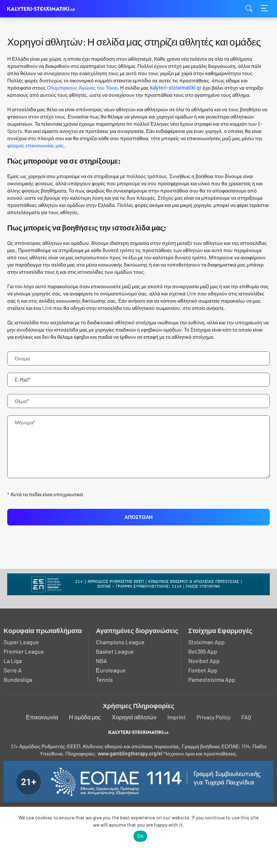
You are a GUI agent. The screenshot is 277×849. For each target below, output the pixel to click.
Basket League (115, 651)
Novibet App (204, 660)
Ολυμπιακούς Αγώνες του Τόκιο (82, 88)
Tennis (104, 679)
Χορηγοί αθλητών (134, 717)
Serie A (13, 670)
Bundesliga (18, 679)
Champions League (120, 641)
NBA (101, 660)
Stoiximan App (206, 641)
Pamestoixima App (211, 679)
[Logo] (139, 732)
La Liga (13, 660)
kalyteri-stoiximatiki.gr (43, 9)
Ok (140, 836)
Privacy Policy (213, 717)
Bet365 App (202, 651)
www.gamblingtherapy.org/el (130, 753)
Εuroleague (111, 670)
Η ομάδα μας (85, 717)
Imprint (176, 717)
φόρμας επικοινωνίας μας (35, 145)
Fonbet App (202, 670)
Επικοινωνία (42, 717)
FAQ (246, 717)
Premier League (24, 651)
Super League (21, 641)
